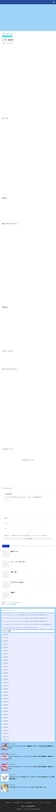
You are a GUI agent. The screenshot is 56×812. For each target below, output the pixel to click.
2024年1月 (5, 634)
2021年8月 (5, 647)
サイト (5, 528)
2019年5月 (5, 663)
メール (6, 523)
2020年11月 (6, 650)
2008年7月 (5, 711)
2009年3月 (5, 695)
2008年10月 (6, 701)
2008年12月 (6, 698)
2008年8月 (5, 708)
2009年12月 (6, 685)
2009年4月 (5, 692)
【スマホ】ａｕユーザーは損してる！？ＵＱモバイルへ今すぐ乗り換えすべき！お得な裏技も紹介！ (27, 624)
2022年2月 (5, 640)
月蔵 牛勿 (13, 572)
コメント (7, 499)
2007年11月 (6, 736)
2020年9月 (5, 653)
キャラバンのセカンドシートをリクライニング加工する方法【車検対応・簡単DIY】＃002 (25, 618)
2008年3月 (5, 724)
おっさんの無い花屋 (11, 604)
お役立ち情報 (17, 802)
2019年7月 (5, 656)
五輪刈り (13, 592)
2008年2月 (5, 727)
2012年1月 (5, 679)
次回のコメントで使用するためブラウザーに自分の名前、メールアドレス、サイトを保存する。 (26, 535)
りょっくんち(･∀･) (28, 806)
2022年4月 (5, 637)
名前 (6, 518)
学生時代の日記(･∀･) (8, 488)
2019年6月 (5, 660)
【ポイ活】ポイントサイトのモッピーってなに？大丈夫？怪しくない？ (20, 627)
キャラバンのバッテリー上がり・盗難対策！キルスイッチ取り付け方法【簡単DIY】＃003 (25, 614)
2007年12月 (6, 733)
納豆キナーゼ (14, 551)
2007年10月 (6, 740)
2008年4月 (5, 720)
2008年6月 (5, 714)
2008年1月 (5, 730)
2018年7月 (5, 669)
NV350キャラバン (9, 802)
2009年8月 (5, 688)
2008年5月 (5, 717)
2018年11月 (6, 666)
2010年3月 (5, 682)
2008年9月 (5, 704)
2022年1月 (5, 644)
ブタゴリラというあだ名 (17, 582)
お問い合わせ (47, 802)
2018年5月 (5, 672)
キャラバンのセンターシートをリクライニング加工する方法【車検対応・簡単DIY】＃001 (25, 621)
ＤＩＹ (22, 802)
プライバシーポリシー (39, 802)
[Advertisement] (28, 20)
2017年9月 (5, 676)
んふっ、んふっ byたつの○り (18, 561)
